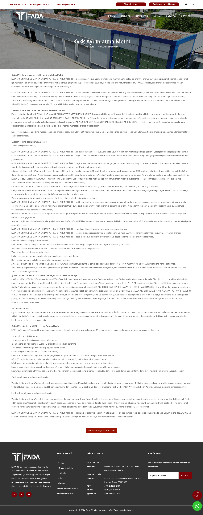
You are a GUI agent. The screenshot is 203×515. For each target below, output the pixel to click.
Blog (61, 478)
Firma (61, 463)
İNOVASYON (142, 16)
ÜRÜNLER (125, 16)
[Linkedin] (21, 494)
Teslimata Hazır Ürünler (164, 4)
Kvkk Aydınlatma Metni (68, 488)
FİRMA (111, 16)
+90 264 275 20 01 (112, 486)
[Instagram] (14, 494)
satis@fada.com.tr (112, 490)
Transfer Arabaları (66, 468)
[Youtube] (29, 494)
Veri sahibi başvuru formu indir (101, 430)
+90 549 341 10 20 (112, 494)
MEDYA (157, 16)
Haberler (62, 473)
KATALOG (171, 16)
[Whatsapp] (193, 505)
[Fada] (29, 16)
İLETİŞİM (185, 16)
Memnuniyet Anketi (67, 494)
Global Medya (127, 510)
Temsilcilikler (130, 4)
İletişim (62, 483)
